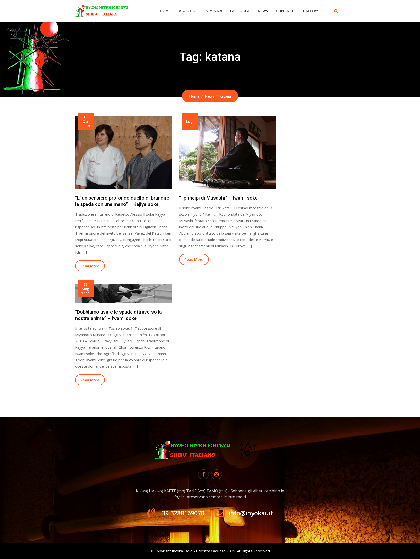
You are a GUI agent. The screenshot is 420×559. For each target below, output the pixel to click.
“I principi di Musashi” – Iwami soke (218, 198)
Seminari (214, 10)
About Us (188, 10)
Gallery (310, 10)
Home (165, 10)
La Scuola (240, 10)
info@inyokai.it (250, 513)
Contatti (285, 10)
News (263, 10)
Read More (89, 265)
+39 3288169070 (181, 513)
